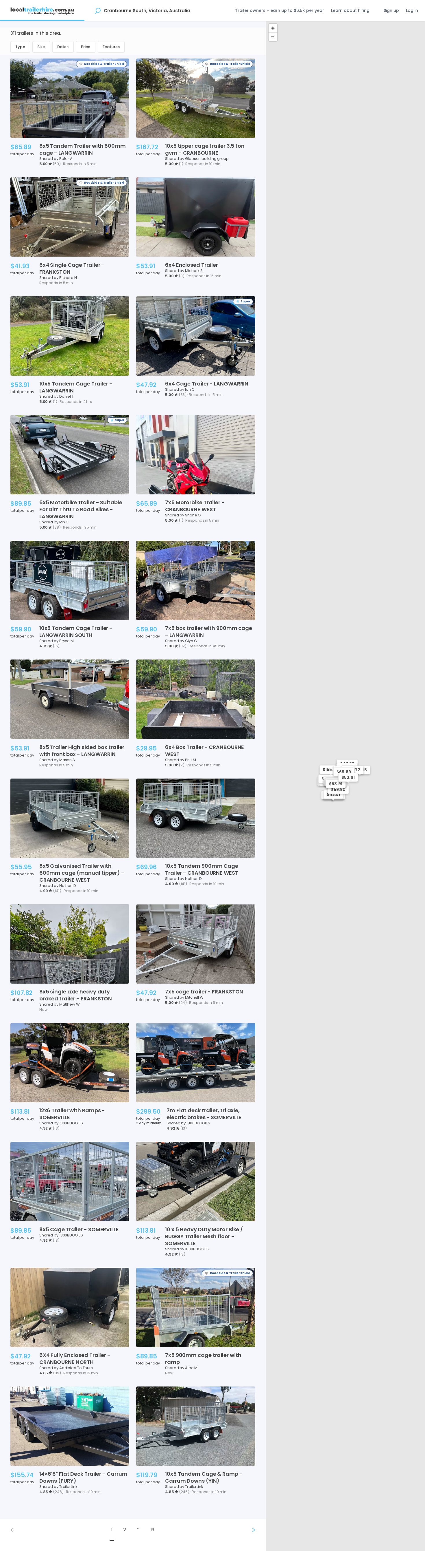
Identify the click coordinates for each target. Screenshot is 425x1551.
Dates (63, 47)
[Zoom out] (273, 36)
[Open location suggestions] (97, 10)
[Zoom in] (273, 28)
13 (152, 1529)
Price (85, 47)
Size (41, 47)
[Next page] (249, 1530)
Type (20, 47)
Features (111, 47)
